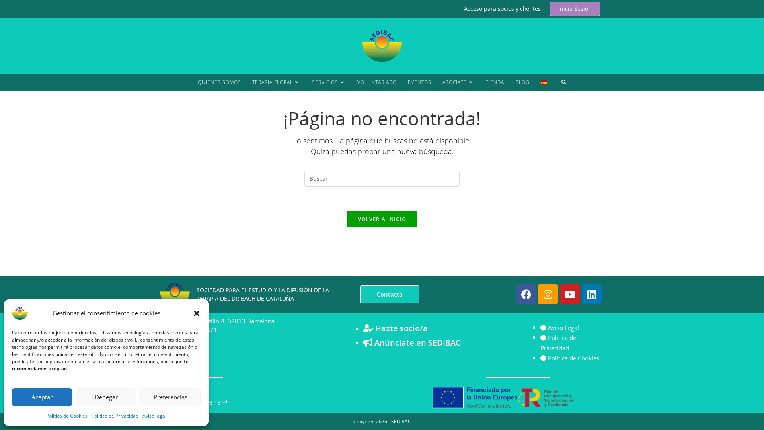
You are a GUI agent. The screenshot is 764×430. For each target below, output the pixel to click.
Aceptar (42, 397)
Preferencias (170, 397)
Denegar (106, 397)
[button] (197, 313)
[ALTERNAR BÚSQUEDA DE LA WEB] (564, 82)
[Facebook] (526, 294)
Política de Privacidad (115, 415)
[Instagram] (548, 294)
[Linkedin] (592, 294)
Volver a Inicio (382, 219)
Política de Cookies (67, 415)
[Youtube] (570, 294)
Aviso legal (154, 415)
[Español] (544, 82)
